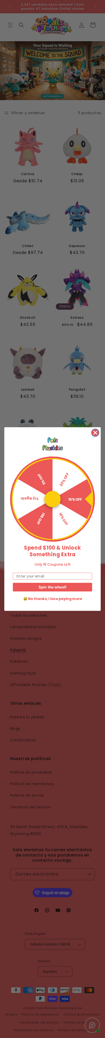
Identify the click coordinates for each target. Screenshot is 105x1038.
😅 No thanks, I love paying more (52, 598)
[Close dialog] (95, 432)
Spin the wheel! (52, 587)
